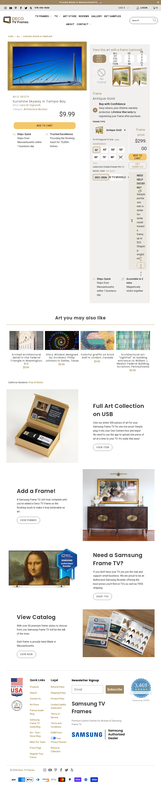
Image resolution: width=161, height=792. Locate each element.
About (70, 24)
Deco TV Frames (26, 770)
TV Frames (42, 16)
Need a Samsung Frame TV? (117, 559)
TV (56, 16)
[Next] (144, 76)
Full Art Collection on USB (118, 410)
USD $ (122, 8)
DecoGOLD (141, 59)
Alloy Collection (115, 59)
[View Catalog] (119, 633)
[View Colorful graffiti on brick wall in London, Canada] (97, 340)
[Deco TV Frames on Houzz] (30, 8)
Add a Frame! (36, 491)
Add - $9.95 (141, 265)
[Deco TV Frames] (15, 20)
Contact (83, 24)
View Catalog (36, 617)
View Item (102, 447)
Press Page (35, 748)
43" (105, 149)
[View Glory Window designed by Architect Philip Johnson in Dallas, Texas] (62, 340)
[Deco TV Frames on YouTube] (10, 8)
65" (96, 157)
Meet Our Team (37, 742)
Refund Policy (57, 687)
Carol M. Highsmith (30, 105)
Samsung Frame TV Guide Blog (35, 723)
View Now (26, 654)
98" (121, 157)
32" (96, 150)
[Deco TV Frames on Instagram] (5, 8)
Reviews (84, 16)
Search (33, 693)
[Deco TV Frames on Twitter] (25, 8)
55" (121, 149)
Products (34, 687)
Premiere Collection (99, 59)
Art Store (70, 16)
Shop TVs (102, 596)
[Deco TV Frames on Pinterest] (15, 8)
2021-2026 (101, 177)
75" (104, 157)
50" (113, 149)
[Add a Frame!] (119, 505)
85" (112, 157)
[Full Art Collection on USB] (42, 426)
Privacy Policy (57, 698)
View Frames (28, 520)
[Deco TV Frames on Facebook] (20, 8)
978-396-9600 (42, 8)
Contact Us (35, 698)
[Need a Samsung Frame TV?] (42, 568)
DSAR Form (56, 732)
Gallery (96, 16)
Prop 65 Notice (35, 382)
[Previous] (96, 76)
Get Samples (112, 16)
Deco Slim (129, 59)
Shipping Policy (58, 693)
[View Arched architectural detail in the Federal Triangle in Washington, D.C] (26, 340)
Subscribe (114, 689)
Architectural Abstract (35, 109)
